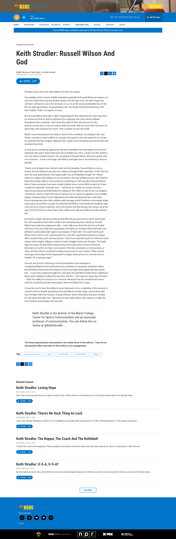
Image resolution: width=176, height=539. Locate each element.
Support (110, 25)
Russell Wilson (80, 354)
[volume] (24, 17)
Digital (97, 25)
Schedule (56, 25)
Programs (29, 25)
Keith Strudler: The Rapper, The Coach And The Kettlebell (57, 439)
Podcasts (44, 25)
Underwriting (82, 25)
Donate (156, 6)
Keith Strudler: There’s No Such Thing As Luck (49, 413)
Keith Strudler (63, 354)
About (122, 25)
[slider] (27, 17)
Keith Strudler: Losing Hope (36, 388)
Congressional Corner (25, 44)
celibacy (96, 354)
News (16, 25)
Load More (88, 490)
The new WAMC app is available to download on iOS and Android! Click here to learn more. (88, 30)
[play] (17, 17)
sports (49, 354)
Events (66, 25)
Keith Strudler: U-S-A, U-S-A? (37, 464)
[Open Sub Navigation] (21, 25)
